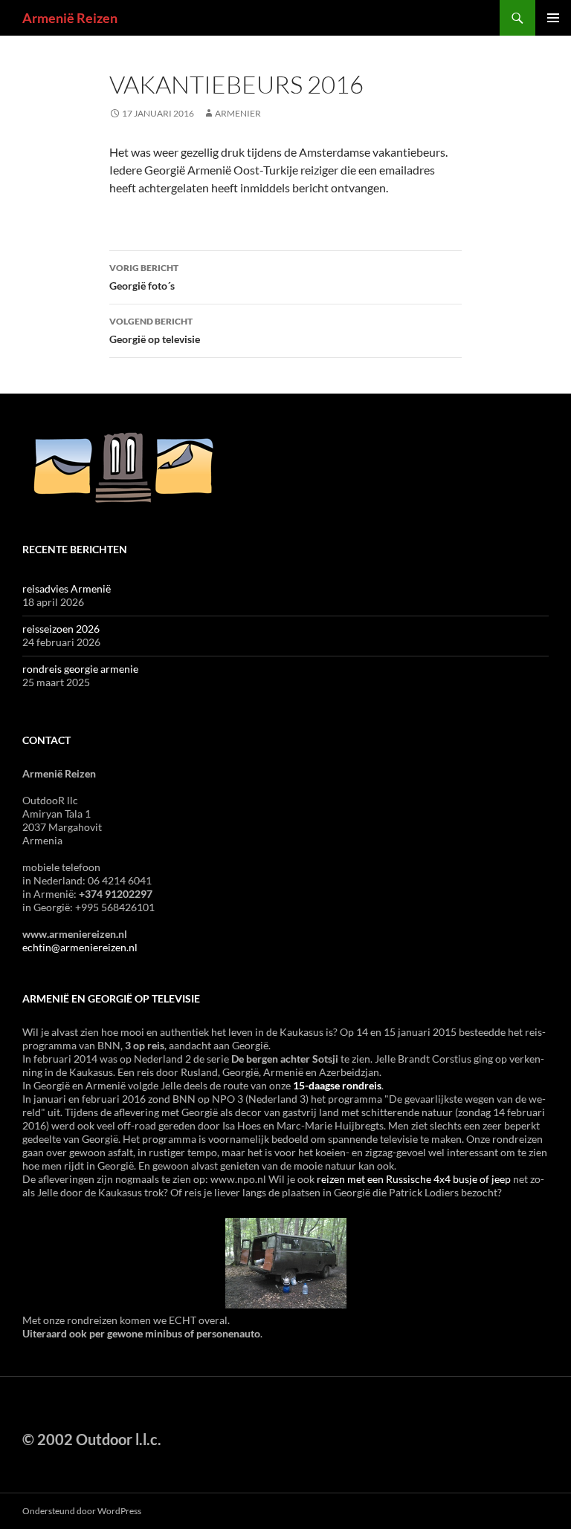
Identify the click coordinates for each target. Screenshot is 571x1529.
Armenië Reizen (69, 18)
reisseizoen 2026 (61, 628)
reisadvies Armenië (66, 588)
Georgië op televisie (154, 330)
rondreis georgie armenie (80, 668)
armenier (238, 113)
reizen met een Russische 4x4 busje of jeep (414, 1179)
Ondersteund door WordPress (81, 1510)
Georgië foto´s (143, 277)
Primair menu (553, 18)
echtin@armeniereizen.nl (80, 947)
